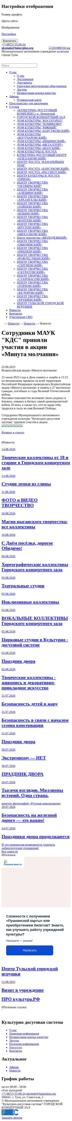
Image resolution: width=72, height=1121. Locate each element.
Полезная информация (24, 1044)
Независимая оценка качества (28, 1037)
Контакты (15, 1050)
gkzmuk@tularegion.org (41, 1093)
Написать (29, 950)
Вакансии (15, 1047)
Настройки (9, 34)
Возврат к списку (13, 432)
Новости (15, 1070)
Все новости (10, 851)
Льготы (14, 1040)
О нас (13, 1030)
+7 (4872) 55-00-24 (14, 44)
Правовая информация (24, 1033)
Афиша (14, 1067)
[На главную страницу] (2, 323)
